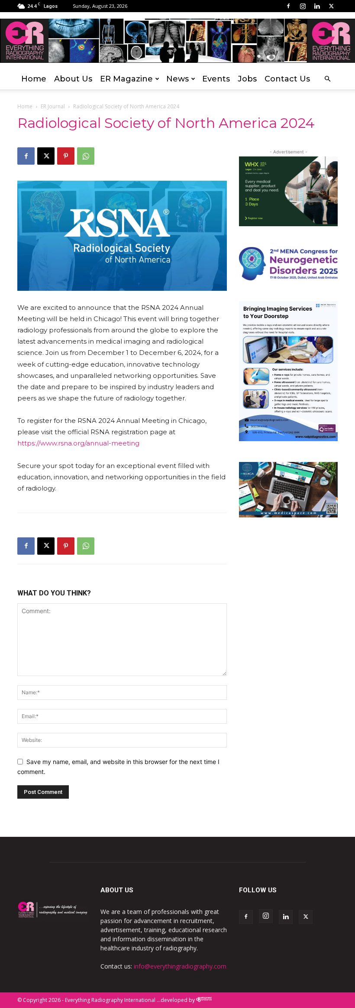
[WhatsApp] (85, 156)
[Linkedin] (316, 6)
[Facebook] (288, 6)
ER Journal (53, 106)
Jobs (247, 79)
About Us (73, 79)
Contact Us (287, 79)
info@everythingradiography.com (180, 966)
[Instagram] (302, 6)
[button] (327, 79)
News (177, 79)
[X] (331, 6)
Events (216, 79)
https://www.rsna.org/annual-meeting (78, 443)
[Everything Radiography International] (177, 41)
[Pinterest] (65, 156)
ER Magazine (126, 79)
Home (33, 79)
